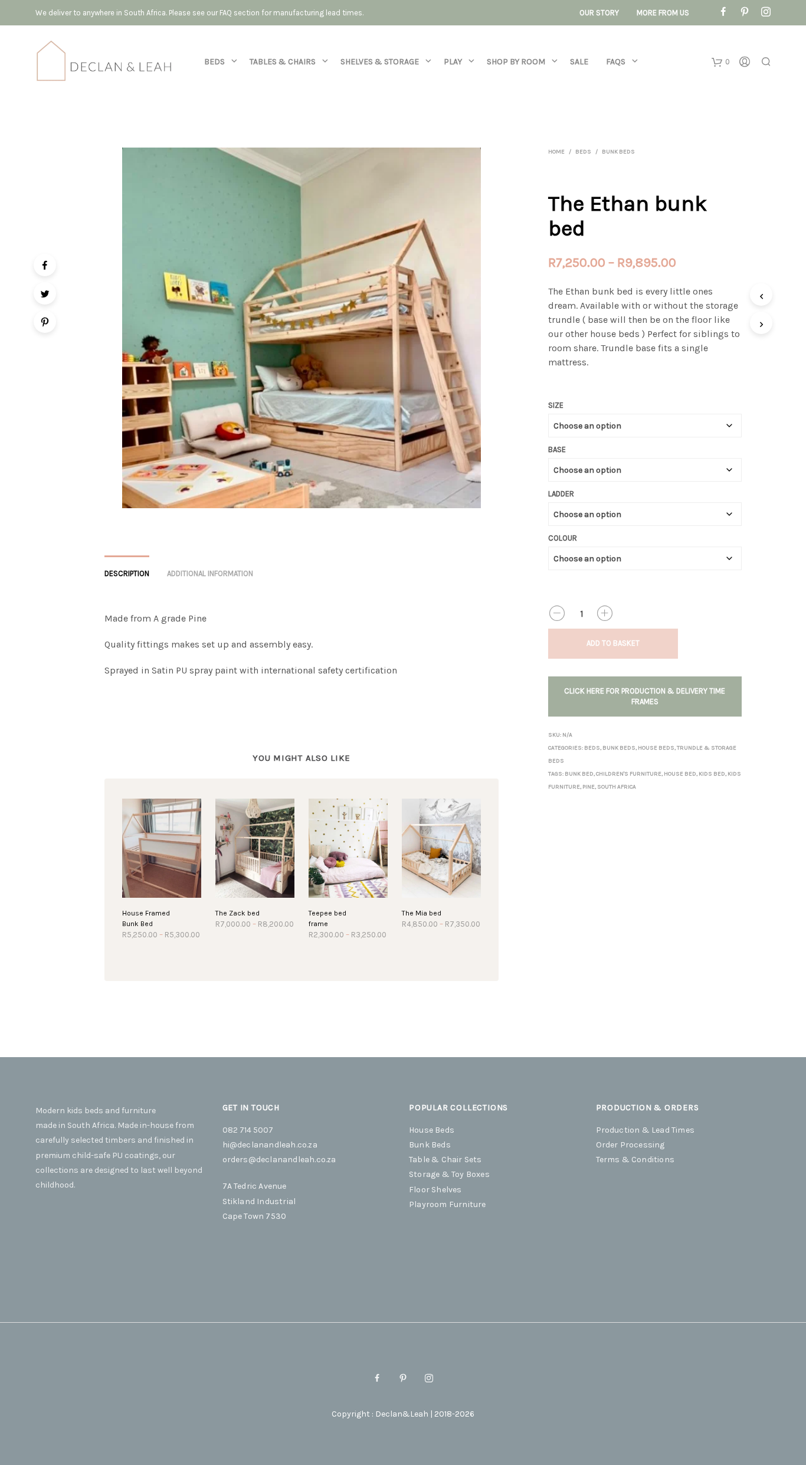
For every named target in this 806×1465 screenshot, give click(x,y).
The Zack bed (237, 913)
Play (453, 62)
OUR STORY (599, 12)
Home (556, 151)
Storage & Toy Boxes (449, 1174)
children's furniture (628, 773)
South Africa (616, 786)
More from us (663, 12)
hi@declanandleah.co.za (269, 1145)
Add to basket (613, 643)
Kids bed (712, 773)
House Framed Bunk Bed (146, 918)
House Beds (656, 747)
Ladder (561, 493)
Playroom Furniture (447, 1204)
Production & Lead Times (645, 1130)
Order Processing (630, 1145)
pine (588, 786)
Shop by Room (516, 62)
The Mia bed (421, 913)
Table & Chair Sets (445, 1160)
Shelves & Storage (379, 62)
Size (555, 405)
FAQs (615, 62)
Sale (579, 62)
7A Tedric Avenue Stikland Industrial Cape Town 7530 (259, 1201)
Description (126, 573)
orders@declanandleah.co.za (279, 1160)
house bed (680, 773)
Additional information (210, 573)
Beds (214, 62)
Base (557, 449)
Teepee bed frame (327, 918)
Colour (562, 538)
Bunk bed (579, 773)
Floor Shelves (435, 1190)
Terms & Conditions (635, 1160)
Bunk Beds (618, 151)
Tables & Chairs (283, 62)
